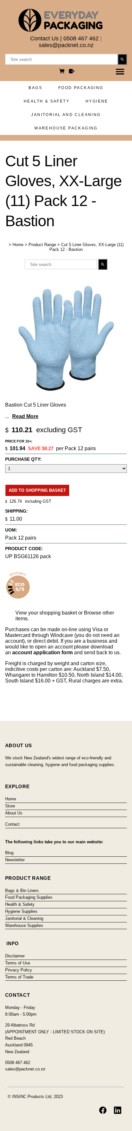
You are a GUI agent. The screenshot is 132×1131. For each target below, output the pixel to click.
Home (17, 244)
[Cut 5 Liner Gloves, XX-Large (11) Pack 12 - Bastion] (66, 397)
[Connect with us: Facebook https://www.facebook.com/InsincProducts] (103, 1110)
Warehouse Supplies (24, 925)
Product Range (42, 244)
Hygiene (97, 101)
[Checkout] (72, 72)
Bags (35, 88)
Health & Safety (47, 101)
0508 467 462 (81, 38)
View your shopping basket (46, 612)
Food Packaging (80, 88)
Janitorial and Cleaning (66, 114)
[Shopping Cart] (63, 72)
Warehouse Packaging (66, 128)
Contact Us (44, 38)
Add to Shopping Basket (37, 490)
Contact (12, 824)
